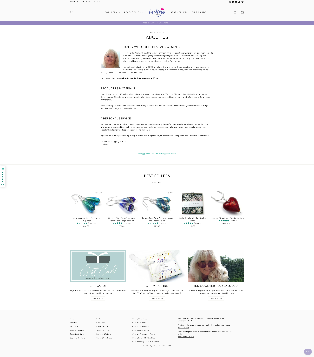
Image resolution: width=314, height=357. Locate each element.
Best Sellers (179, 12)
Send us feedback (185, 321)
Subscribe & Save (77, 334)
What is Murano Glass (141, 330)
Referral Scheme (77, 330)
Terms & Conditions (104, 338)
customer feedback (118, 130)
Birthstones (106, 99)
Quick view (86, 213)
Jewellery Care (102, 330)
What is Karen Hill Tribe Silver (144, 338)
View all (157, 183)
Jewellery (110, 12)
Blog (72, 319)
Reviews (96, 2)
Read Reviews (183, 327)
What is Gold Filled (139, 319)
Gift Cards (199, 12)
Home (152, 32)
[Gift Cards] (98, 266)
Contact (80, 2)
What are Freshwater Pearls (143, 334)
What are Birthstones (140, 323)
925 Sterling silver (125, 94)
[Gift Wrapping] (157, 266)
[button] (82, 223)
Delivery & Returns (103, 334)
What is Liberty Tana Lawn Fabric (145, 342)
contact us (204, 135)
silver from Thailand (164, 94)
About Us (73, 323)
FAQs (88, 2)
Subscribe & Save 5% (186, 336)
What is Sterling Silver (141, 326)
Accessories (133, 12)
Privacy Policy (102, 326)
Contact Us (100, 323)
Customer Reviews (77, 338)
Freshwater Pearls (197, 97)
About (72, 2)
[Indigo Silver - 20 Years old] (216, 266)
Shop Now (98, 298)
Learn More (157, 298)
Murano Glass (113, 97)
